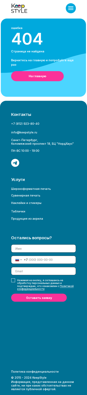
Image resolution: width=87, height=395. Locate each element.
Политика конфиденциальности (35, 371)
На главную (37, 76)
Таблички (18, 211)
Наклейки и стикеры (26, 203)
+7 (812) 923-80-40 (25, 123)
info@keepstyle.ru (24, 132)
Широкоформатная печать (31, 188)
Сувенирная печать (25, 195)
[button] (71, 8)
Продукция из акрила (27, 218)
